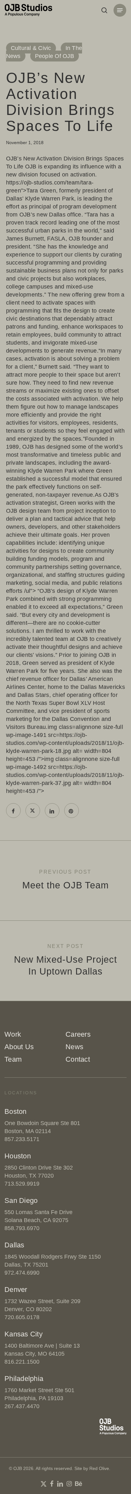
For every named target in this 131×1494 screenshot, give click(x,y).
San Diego (21, 1200)
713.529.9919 (21, 1183)
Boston (15, 1111)
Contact (78, 1059)
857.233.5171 (21, 1139)
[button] (120, 10)
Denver (15, 1290)
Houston (17, 1156)
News (74, 1047)
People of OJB (54, 56)
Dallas (14, 1245)
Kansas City (23, 1334)
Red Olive (99, 1468)
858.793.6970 (21, 1228)
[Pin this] (71, 810)
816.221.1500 (21, 1362)
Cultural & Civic (31, 48)
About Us (19, 1047)
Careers (78, 1034)
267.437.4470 (21, 1406)
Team (13, 1059)
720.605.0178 (21, 1317)
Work (12, 1034)
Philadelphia (23, 1379)
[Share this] (13, 810)
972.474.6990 (21, 1272)
